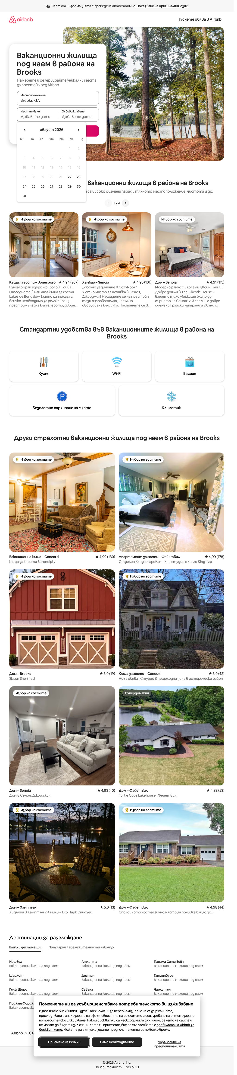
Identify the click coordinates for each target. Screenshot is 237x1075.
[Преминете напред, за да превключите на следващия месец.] (78, 129)
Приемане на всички (64, 1042)
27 (51, 186)
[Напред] (125, 203)
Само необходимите (117, 1042)
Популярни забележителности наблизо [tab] (81, 947)
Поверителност (108, 1067)
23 (79, 177)
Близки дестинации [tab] (25, 947)
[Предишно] (108, 203)
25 (33, 186)
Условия (132, 1067)
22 (70, 177)
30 (79, 186)
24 (24, 186)
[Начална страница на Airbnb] (21, 19)
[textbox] (37, 116)
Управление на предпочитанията (169, 1044)
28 (60, 186)
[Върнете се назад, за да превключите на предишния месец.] (25, 129)
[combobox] (58, 100)
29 (70, 186)
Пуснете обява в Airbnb (199, 19)
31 (24, 196)
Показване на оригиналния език (162, 6)
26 (42, 186)
